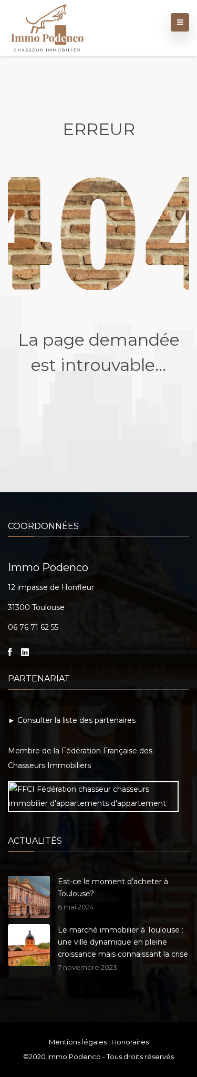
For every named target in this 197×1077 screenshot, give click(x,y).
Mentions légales (78, 1042)
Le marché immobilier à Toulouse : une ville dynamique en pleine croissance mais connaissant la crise (123, 942)
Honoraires (130, 1042)
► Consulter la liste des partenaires (72, 720)
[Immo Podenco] (47, 26)
